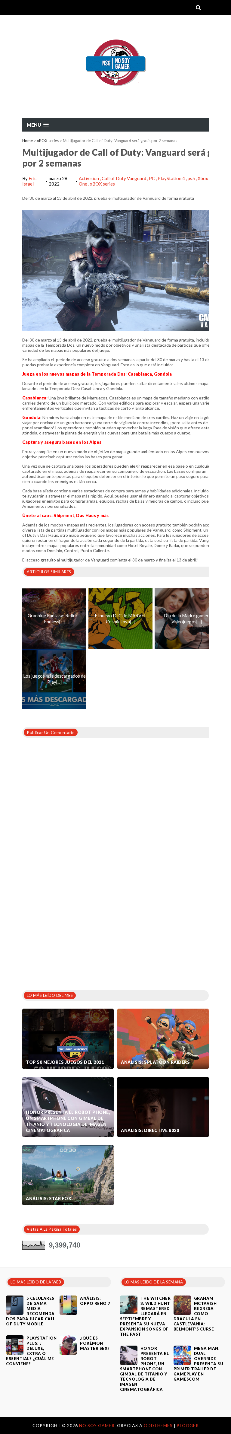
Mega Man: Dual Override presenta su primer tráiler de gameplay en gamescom (198, 1364)
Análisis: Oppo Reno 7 (95, 1301)
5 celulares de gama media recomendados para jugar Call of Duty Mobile (30, 1311)
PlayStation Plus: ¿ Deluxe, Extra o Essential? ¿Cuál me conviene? (31, 1351)
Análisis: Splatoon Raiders (155, 1062)
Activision (89, 178)
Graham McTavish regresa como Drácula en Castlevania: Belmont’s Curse (195, 1313)
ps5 (192, 178)
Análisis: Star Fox (48, 1198)
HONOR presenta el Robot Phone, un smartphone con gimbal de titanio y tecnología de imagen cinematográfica (68, 1121)
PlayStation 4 (172, 178)
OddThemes (158, 1425)
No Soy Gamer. (98, 1425)
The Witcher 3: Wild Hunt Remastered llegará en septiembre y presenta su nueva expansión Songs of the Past (145, 1316)
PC (152, 178)
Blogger (188, 1425)
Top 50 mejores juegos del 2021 (65, 1062)
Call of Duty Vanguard (124, 178)
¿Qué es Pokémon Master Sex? (95, 1343)
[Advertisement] (67, 938)
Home (27, 140)
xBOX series (48, 140)
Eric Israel (29, 181)
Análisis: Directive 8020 (150, 1130)
